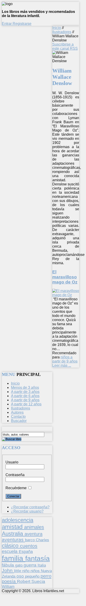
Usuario (12, 462)
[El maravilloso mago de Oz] (65, 295)
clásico (11, 545)
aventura (33, 533)
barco (30, 540)
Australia (13, 533)
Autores (17, 412)
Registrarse (22, 24)
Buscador (19, 421)
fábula (8, 565)
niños (36, 570)
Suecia (38, 581)
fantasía (37, 558)
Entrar (7, 24)
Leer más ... (61, 365)
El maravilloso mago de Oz (65, 276)
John (8, 570)
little (18, 571)
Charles (42, 540)
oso (21, 576)
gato (19, 565)
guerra (31, 565)
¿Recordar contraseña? (30, 507)
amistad (13, 526)
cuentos (28, 545)
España (26, 551)
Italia (42, 565)
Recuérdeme (16, 488)
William (8, 586)
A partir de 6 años (25, 396)
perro (46, 576)
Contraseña (15, 475)
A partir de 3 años (25, 392)
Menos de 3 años (25, 387)
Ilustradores (61, 32)
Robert (24, 581)
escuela (10, 551)
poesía (9, 581)
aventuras (13, 539)
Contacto (18, 417)
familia (13, 558)
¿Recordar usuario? (27, 511)
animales (34, 527)
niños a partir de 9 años (65, 359)
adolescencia (17, 520)
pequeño (33, 576)
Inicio (56, 28)
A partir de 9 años (25, 400)
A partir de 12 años (26, 404)
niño (26, 571)
